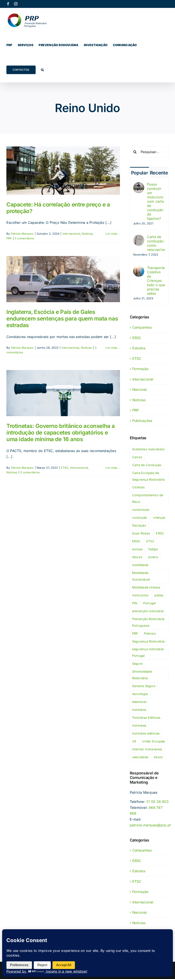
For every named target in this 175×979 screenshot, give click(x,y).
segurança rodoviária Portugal (148, 652)
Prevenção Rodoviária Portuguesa (148, 622)
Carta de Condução (147, 465)
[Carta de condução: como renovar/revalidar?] (138, 237)
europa (137, 549)
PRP (9, 238)
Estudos (139, 348)
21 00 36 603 (157, 801)
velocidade (140, 757)
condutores (140, 509)
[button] (42, 69)
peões (158, 595)
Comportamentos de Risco (147, 498)
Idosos (137, 557)
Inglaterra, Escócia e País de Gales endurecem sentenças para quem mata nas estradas (62, 318)
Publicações (142, 421)
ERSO (136, 541)
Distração (139, 525)
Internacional (71, 233)
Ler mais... (113, 233)
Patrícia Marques (22, 233)
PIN (134, 603)
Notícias (87, 233)
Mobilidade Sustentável (141, 576)
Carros (137, 457)
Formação (140, 369)
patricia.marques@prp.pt (150, 825)
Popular (139, 173)
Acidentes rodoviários (148, 449)
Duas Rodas (141, 533)
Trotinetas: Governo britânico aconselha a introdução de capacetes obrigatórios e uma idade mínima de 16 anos (60, 432)
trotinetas (139, 709)
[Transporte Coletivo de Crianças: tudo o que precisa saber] (138, 268)
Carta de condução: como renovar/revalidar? (156, 243)
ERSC (136, 338)
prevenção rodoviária (148, 611)
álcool (158, 757)
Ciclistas (138, 487)
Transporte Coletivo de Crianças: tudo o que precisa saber (156, 281)
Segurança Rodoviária (148, 641)
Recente (159, 173)
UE (134, 741)
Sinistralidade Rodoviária (142, 675)
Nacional (139, 389)
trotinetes (139, 725)
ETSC (64, 467)
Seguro (137, 663)
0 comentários (24, 238)
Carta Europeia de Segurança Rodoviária (148, 476)
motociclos (140, 595)
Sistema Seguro (144, 686)
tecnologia (140, 694)
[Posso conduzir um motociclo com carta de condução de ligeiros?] (138, 185)
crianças (159, 517)
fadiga (153, 549)
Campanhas (142, 327)
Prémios (150, 633)
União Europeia (153, 741)
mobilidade (140, 565)
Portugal (149, 603)
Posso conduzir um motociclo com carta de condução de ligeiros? (155, 201)
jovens (153, 557)
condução (139, 517)
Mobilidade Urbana (146, 587)
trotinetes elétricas (146, 733)
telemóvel (139, 702)
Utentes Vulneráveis (147, 749)
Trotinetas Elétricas (146, 717)
